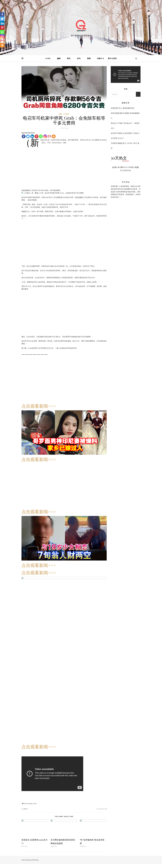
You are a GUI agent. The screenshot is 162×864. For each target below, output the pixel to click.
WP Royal (35, 860)
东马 (79, 58)
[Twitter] (2, 19)
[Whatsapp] (41, 136)
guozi (26, 809)
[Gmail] (49, 136)
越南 (59, 58)
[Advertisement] (64, 170)
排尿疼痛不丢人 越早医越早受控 (122, 108)
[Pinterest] (2, 27)
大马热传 (66, 114)
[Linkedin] (2, 23)
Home (48, 58)
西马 (69, 58)
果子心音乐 (112, 58)
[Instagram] (45, 136)
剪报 (89, 58)
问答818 (100, 58)
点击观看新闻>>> (38, 406)
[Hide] (1, 49)
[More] (54, 136)
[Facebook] (2, 14)
